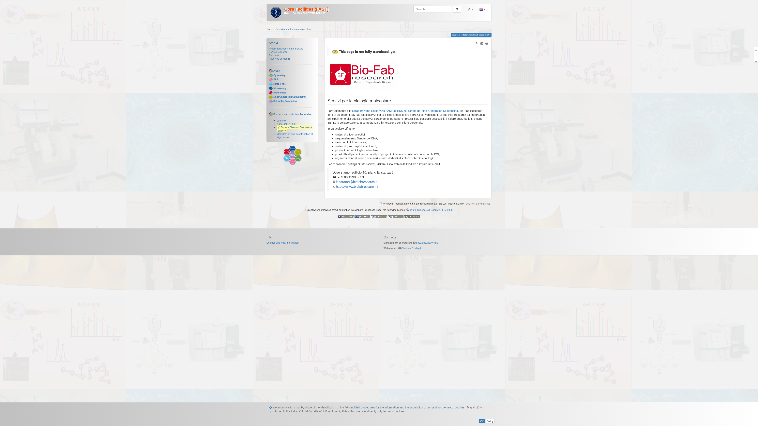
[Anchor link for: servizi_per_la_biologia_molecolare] (393, 100)
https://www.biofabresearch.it (357, 186)
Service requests (278, 51)
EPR (275, 79)
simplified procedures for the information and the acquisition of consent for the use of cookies (406, 407)
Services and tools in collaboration (292, 114)
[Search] (457, 9)
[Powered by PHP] (363, 216)
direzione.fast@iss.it (427, 242)
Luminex (281, 120)
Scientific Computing (285, 101)
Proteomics (279, 92)
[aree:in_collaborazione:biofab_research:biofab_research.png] (362, 74)
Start (272, 42)
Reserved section (278, 58)
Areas (276, 70)
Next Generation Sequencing (289, 96)
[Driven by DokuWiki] (412, 216)
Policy (490, 421)
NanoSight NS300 (286, 123)
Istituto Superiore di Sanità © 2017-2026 (431, 209)
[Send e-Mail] (482, 43)
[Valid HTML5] (379, 216)
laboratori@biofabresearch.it (356, 181)
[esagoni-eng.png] (292, 155)
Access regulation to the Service (286, 48)
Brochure (274, 55)
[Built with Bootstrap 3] (346, 216)
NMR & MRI (279, 83)
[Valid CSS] (396, 216)
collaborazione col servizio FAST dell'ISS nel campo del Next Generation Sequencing (405, 111)
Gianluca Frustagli (411, 248)
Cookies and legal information (282, 242)
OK (482, 421)
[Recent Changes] (477, 43)
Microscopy (280, 88)
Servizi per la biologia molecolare (293, 29)
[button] (470, 9)
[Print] (486, 43)
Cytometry (279, 75)
